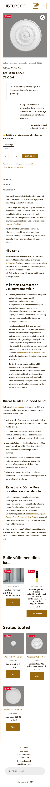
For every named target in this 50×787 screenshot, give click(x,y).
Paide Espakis (18, 517)
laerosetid (12, 167)
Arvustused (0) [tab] (9, 189)
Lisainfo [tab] (6, 184)
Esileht (5, 63)
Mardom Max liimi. (13, 224)
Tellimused (24, 757)
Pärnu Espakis (32, 517)
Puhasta (6, 149)
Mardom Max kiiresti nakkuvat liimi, (31, 352)
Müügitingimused (24, 764)
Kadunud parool (24, 761)
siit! (4, 539)
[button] (42, 17)
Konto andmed (24, 754)
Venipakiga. (10, 263)
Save (9, 16)
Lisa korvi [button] (37, 613)
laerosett (20, 167)
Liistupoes (33, 514)
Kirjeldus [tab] (7, 179)
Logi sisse (24, 751)
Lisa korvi (30, 156)
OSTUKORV (24, 747)
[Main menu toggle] (44, 6)
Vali (13, 602)
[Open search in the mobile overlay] (25, 771)
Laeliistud (13, 63)
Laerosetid (23, 63)
